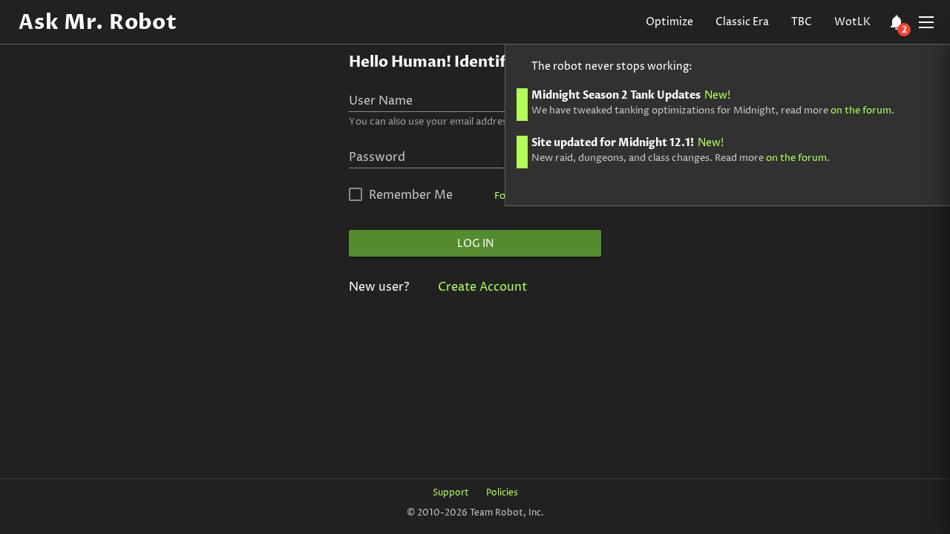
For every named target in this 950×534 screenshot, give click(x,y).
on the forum (861, 110)
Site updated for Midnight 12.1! (627, 143)
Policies (502, 493)
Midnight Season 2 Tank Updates (630, 95)
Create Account (482, 287)
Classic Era (742, 22)
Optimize (669, 22)
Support (451, 493)
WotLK (852, 22)
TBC (801, 22)
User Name (381, 101)
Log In (475, 244)
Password (377, 157)
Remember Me (411, 195)
